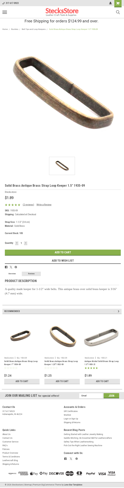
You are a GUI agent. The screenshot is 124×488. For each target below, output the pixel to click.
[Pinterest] (16, 267)
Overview (12, 274)
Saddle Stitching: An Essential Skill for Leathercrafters (88, 438)
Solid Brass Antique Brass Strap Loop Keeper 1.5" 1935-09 (73, 29)
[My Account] (110, 3)
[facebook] (65, 459)
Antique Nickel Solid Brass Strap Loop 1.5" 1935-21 (102, 363)
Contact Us (7, 438)
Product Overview (10, 453)
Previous (114, 311)
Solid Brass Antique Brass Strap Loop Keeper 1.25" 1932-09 (61, 363)
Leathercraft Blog (10, 460)
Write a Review (44, 204)
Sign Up (74, 419)
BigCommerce (47, 485)
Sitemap (27, 485)
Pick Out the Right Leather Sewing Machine (83, 445)
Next (119, 311)
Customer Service (10, 442)
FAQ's (5, 445)
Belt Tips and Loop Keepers (34, 29)
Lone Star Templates (73, 485)
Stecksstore (9, 358)
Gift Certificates (71, 411)
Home (5, 29)
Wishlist (67, 415)
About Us (6, 434)
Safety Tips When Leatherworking (78, 442)
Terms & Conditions (11, 457)
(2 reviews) (28, 204)
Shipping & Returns (72, 422)
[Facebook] (6, 267)
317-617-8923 (12, 3)
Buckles (14, 29)
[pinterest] (76, 459)
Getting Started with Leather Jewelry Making (83, 434)
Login (66, 419)
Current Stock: (14, 233)
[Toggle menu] (4, 12)
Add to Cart (22, 381)
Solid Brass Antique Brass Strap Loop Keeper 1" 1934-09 (21, 363)
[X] (11, 267)
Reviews (31, 274)
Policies (6, 449)
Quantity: (9, 243)
